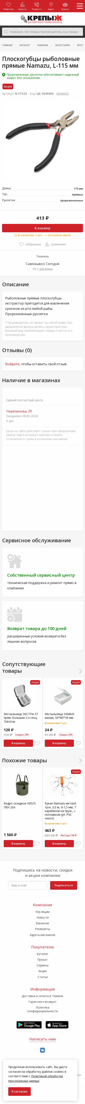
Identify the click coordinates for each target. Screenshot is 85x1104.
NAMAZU (62, 93)
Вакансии (42, 923)
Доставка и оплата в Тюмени (42, 996)
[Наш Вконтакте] (42, 1050)
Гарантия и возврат (42, 1002)
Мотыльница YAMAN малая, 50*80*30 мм (59, 716)
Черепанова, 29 (19, 411)
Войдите (12, 364)
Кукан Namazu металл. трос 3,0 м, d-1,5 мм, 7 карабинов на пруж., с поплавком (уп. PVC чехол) (61, 810)
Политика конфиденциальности (42, 1009)
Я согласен (19, 1091)
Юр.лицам (42, 912)
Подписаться (63, 885)
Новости (43, 917)
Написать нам (42, 1039)
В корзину (42, 228)
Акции (42, 971)
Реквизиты (42, 929)
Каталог (42, 954)
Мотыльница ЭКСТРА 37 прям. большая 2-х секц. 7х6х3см (21, 717)
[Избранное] (37, 743)
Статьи (43, 977)
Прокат (42, 959)
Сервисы (42, 965)
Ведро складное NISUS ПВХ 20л (20, 805)
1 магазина (45, 269)
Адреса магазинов (42, 935)
